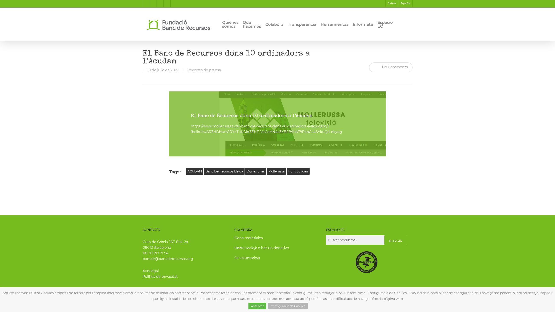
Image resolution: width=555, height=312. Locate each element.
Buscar (395, 241)
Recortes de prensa (204, 70)
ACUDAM (195, 171)
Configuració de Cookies (288, 306)
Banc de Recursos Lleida (224, 171)
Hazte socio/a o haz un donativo (261, 248)
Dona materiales (248, 238)
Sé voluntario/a (247, 258)
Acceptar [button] (257, 306)
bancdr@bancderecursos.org (168, 259)
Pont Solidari (298, 171)
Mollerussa (276, 171)
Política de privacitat (160, 277)
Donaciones (256, 171)
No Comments (394, 67)
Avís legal (151, 271)
